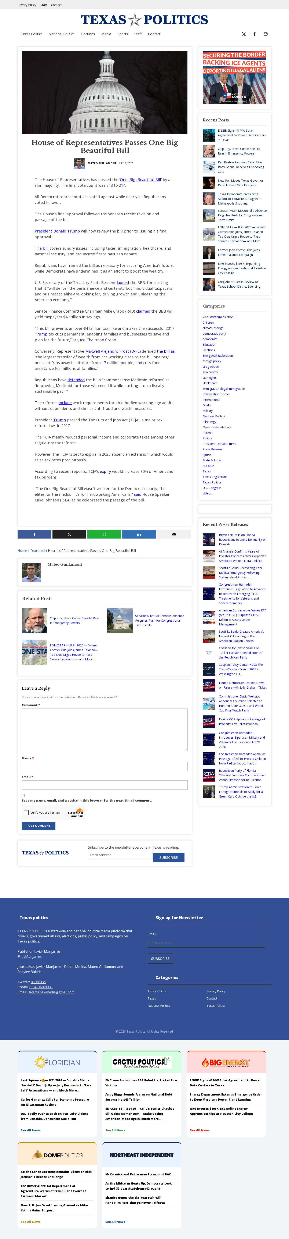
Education (209, 344)
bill (45, 248)
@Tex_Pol (38, 982)
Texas (207, 471)
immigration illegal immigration (224, 389)
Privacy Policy (27, 5)
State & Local (212, 460)
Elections (88, 34)
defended (76, 379)
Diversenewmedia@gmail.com (51, 992)
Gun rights (210, 378)
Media (106, 34)
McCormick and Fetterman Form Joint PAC (138, 1174)
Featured (37, 550)
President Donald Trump (57, 231)
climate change (213, 328)
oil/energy (209, 422)
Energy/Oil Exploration (218, 356)
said (137, 494)
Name (28, 758)
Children (208, 322)
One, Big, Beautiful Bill (140, 179)
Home (22, 550)
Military (208, 411)
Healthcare (210, 383)
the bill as (166, 351)
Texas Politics (31, 34)
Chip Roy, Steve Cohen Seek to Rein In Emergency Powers (74, 620)
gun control (210, 372)
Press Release (212, 449)
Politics (207, 438)
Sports (122, 34)
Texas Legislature (215, 477)
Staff (43, 5)
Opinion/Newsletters (217, 427)
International (211, 400)
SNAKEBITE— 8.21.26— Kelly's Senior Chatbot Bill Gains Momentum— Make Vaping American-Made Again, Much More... (139, 1114)
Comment (31, 705)
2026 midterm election (218, 317)
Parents (208, 433)
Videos (207, 493)
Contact (56, 5)
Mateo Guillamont (102, 163)
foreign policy (212, 361)
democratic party (214, 333)
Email (27, 777)
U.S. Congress (212, 488)
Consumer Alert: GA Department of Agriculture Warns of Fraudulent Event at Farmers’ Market (53, 1191)
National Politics (61, 34)
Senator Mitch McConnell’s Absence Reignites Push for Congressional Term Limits (159, 620)
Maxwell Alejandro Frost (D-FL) (113, 351)
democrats (210, 339)
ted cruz (208, 466)
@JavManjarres (30, 956)
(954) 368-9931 (41, 987)
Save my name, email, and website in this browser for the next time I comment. (87, 800)
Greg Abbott (211, 367)
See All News (31, 1130)
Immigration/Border (216, 394)
